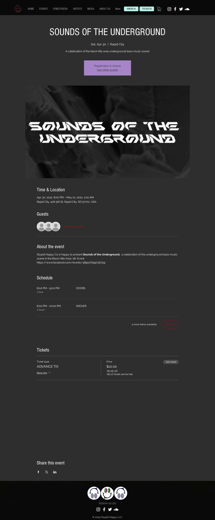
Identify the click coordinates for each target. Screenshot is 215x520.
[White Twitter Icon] (181, 9)
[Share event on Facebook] (38, 472)
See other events (107, 69)
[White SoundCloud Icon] (186, 9)
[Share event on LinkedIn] (54, 472)
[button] (78, 8)
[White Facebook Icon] (175, 9)
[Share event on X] (46, 472)
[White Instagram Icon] (169, 9)
